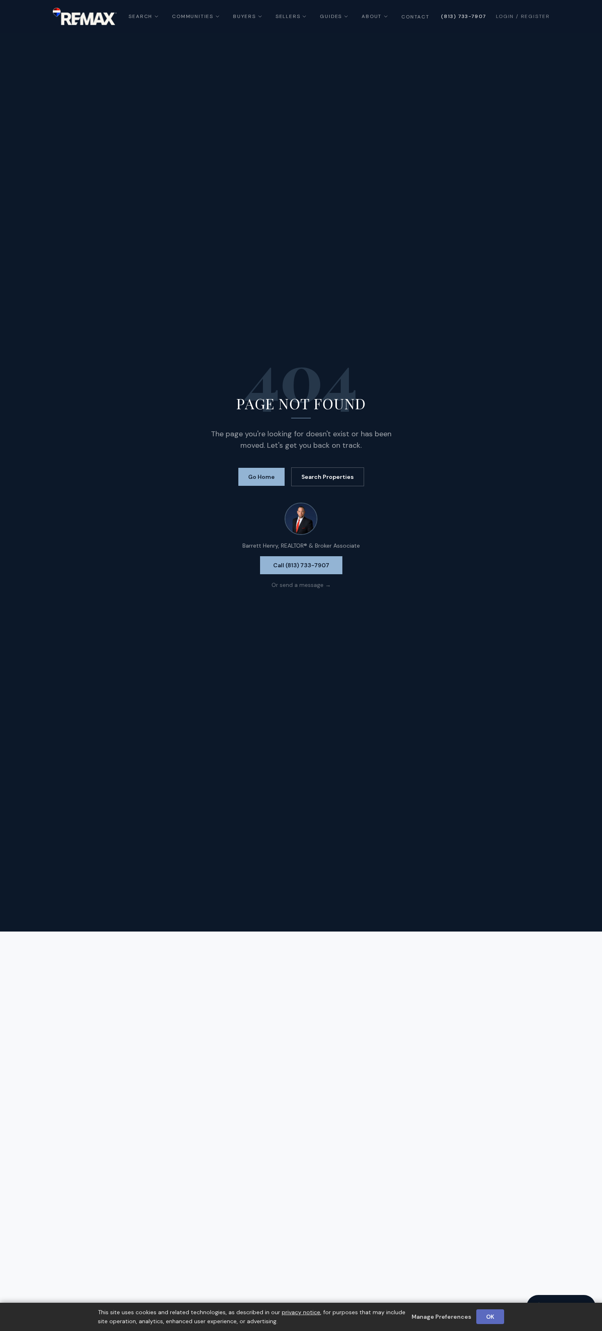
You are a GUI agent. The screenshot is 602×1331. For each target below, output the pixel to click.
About (372, 16)
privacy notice (301, 1312)
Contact (415, 17)
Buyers (244, 16)
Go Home (261, 477)
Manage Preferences (441, 1316)
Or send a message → (301, 585)
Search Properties (327, 477)
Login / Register (523, 16)
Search (140, 16)
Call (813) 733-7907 (301, 565)
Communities (192, 16)
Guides (331, 16)
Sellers (288, 16)
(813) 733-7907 (463, 16)
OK (490, 1316)
